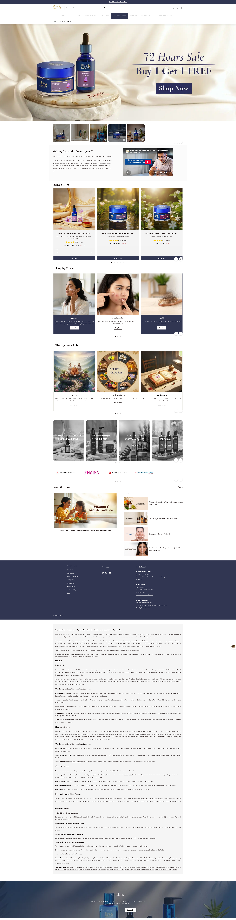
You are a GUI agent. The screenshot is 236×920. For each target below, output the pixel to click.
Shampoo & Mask (60, 870)
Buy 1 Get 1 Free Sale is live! (118, 2)
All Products (119, 16)
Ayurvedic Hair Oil (60, 863)
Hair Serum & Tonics (84, 755)
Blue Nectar (133, 634)
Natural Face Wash (106, 860)
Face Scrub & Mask (96, 867)
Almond (137, 713)
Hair (71, 16)
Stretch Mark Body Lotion (104, 781)
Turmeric (132, 713)
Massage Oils (128, 775)
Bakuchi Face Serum (61, 696)
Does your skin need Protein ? (159, 534)
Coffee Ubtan (147, 713)
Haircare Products (92, 731)
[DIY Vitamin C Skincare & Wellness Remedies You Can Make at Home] (85, 510)
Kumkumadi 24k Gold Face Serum (142, 858)
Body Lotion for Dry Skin (120, 860)
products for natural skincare (139, 641)
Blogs (68, 593)
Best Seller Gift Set (72, 860)
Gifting (133, 16)
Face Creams (94, 700)
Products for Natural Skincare (103, 858)
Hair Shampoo (76, 762)
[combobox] (86, 8)
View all (180, 487)
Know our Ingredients (73, 576)
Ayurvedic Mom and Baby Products (152, 798)
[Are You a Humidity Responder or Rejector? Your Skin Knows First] (136, 549)
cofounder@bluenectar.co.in (144, 595)
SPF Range (168, 870)
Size (56, 249)
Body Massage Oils (131, 867)
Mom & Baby (91, 16)
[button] (70, 242)
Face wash (75, 706)
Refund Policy (71, 586)
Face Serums (97, 672)
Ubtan (68, 863)
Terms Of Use (71, 583)
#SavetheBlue (165, 16)
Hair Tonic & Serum (72, 870)
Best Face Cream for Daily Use (122, 858)
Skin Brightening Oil (157, 860)
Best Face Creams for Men (172, 860)
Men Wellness (102, 870)
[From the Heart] (74, 371)
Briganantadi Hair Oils (138, 748)
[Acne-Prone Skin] (118, 294)
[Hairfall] (162, 294)
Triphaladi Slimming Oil (81, 817)
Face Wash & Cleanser (83, 867)
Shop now (167, 445)
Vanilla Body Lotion (120, 781)
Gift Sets (174, 870)
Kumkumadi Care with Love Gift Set (89, 860)
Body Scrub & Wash (168, 867)
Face (55, 16)
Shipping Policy (71, 590)
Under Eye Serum (60, 860)
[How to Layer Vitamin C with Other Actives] (136, 518)
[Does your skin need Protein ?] (136, 534)
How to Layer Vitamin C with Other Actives (163, 519)
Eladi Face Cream (73, 681)
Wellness (105, 16)
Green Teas (150, 870)
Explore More (74, 405)
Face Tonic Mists (108, 867)
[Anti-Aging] (74, 294)
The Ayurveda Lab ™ (62, 21)
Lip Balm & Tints (119, 867)
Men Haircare (93, 870)
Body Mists (158, 867)
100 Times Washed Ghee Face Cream (139, 860)
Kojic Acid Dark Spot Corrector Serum (81, 696)
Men (79, 16)
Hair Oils (177, 867)
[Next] (181, 142)
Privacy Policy (71, 580)
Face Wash (132, 672)
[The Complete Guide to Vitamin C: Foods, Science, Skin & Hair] (136, 503)
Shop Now (74, 328)
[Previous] (176, 142)
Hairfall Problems (75, 846)
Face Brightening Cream (86, 858)
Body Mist (96, 789)
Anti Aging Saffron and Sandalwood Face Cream (142, 838)
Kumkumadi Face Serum (86, 670)
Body (63, 16)
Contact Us (70, 573)
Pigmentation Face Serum (161, 858)
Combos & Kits (148, 16)
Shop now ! (58, 660)
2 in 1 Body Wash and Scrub (82, 785)
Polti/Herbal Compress (140, 870)
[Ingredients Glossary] (118, 371)
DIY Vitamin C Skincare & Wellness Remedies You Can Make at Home (85, 531)
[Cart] (182, 8)
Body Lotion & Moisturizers (145, 867)
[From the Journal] (161, 371)
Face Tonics (77, 720)
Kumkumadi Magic (138, 827)
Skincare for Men (175, 858)
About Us (70, 570)
